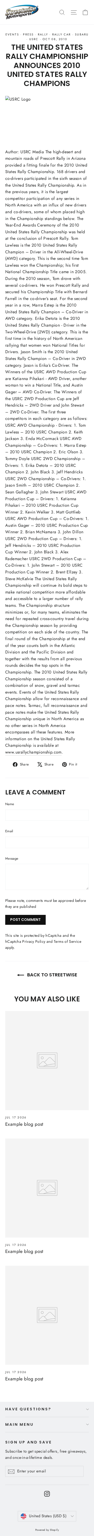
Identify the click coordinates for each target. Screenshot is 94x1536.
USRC (34, 39)
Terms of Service (67, 941)
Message (11, 858)
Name (9, 803)
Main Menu (19, 1424)
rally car (61, 34)
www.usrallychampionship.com (33, 752)
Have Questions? (28, 1409)
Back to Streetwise (51, 974)
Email (9, 831)
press (28, 34)
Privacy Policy (33, 941)
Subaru (82, 34)
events (12, 34)
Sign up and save (28, 1442)
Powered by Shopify (47, 1530)
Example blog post (24, 1124)
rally (43, 34)
